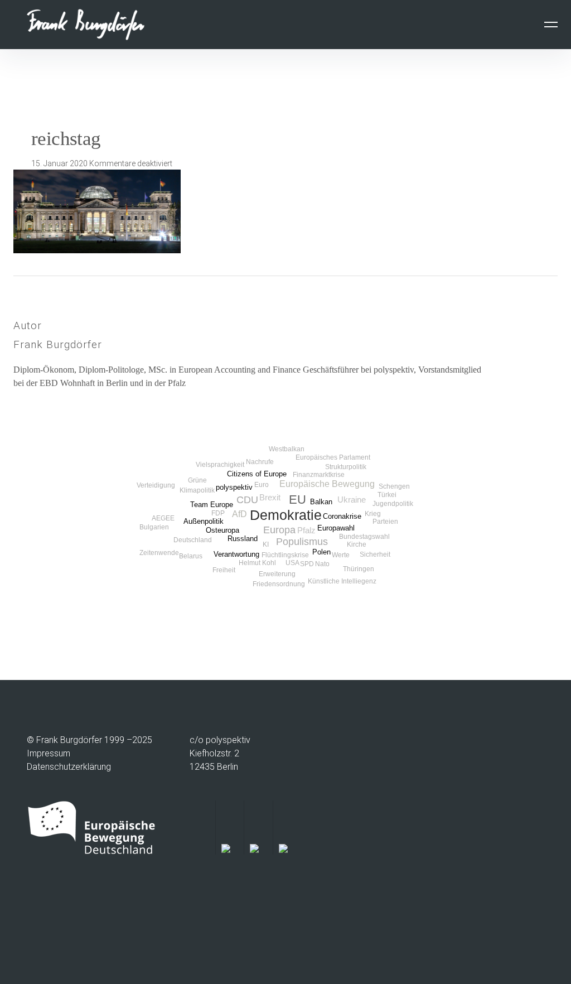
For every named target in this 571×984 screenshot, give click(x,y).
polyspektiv (234, 487)
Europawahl (336, 528)
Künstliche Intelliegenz (342, 581)
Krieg (373, 514)
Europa (279, 530)
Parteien (385, 521)
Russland (243, 538)
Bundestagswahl (364, 537)
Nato (322, 564)
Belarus (190, 556)
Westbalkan (286, 449)
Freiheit (223, 570)
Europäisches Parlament (333, 457)
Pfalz (306, 530)
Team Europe (211, 504)
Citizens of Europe (257, 474)
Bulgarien (154, 527)
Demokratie (286, 515)
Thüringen (358, 569)
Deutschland (192, 540)
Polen (321, 552)
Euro (261, 485)
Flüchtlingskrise (285, 555)
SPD (307, 564)
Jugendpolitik (392, 504)
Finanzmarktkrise (319, 475)
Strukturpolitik (345, 467)
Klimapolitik (197, 490)
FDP (218, 513)
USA (292, 563)
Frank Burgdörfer (57, 344)
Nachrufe (260, 462)
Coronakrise (342, 516)
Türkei (387, 495)
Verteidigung (156, 485)
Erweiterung (277, 574)
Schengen (394, 486)
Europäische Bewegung (327, 484)
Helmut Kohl (257, 563)
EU (297, 500)
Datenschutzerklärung (69, 766)
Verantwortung (236, 554)
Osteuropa (222, 530)
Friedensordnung (279, 584)
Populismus (302, 541)
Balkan (321, 502)
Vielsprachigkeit (220, 465)
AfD (239, 514)
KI (266, 544)
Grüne (197, 480)
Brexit (269, 497)
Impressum (48, 753)
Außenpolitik (203, 521)
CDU (247, 499)
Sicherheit (375, 554)
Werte (341, 555)
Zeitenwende (159, 553)
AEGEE (163, 518)
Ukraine (351, 499)
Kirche (356, 544)
